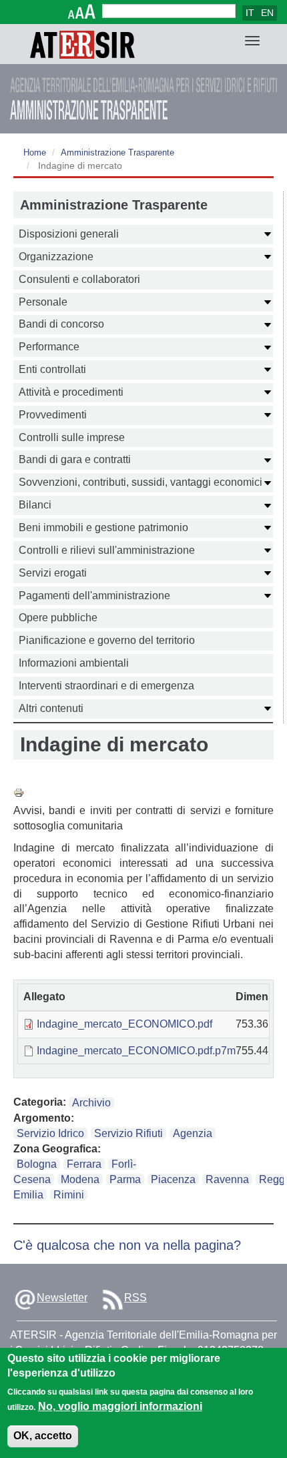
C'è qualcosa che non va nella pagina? (127, 1245)
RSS (135, 1297)
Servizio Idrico (50, 1133)
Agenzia (192, 1133)
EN (267, 12)
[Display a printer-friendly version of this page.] (143, 792)
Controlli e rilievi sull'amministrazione (107, 550)
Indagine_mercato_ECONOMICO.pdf (124, 1024)
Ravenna (227, 1179)
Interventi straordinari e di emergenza (106, 685)
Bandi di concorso (61, 324)
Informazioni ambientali (74, 663)
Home (34, 152)
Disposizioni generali (69, 234)
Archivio (91, 1102)
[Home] (82, 44)
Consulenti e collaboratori (79, 279)
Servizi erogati (53, 573)
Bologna (37, 1164)
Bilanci (35, 504)
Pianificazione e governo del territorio (107, 640)
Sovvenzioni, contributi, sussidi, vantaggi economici (140, 482)
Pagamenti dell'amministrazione (94, 595)
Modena (80, 1179)
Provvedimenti (53, 414)
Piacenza (173, 1179)
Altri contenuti (51, 708)
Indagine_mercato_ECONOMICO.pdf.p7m (136, 1050)
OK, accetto (42, 1435)
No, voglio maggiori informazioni (120, 1406)
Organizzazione (56, 256)
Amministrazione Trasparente (117, 152)
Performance (49, 346)
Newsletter (62, 1297)
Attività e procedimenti (71, 392)
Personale (43, 302)
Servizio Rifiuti (128, 1133)
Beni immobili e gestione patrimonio (103, 527)
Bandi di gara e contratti (75, 459)
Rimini (68, 1194)
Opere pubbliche (58, 617)
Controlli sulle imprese (72, 437)
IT (250, 12)
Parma (125, 1179)
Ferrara (84, 1164)
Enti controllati (52, 369)
